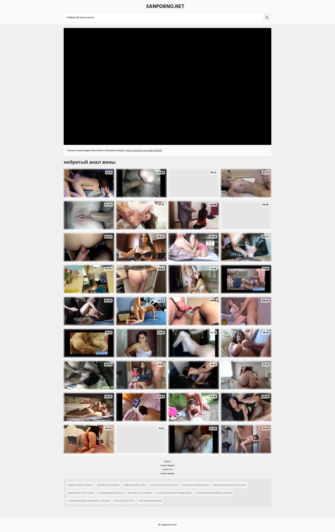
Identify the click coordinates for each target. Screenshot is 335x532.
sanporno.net (165, 6)
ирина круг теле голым (81, 493)
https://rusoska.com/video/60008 (144, 150)
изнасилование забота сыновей (214, 493)
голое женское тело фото (164, 485)
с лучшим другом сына (110, 493)
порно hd (167, 469)
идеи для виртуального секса (229, 485)
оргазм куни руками (108, 485)
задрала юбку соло (134, 485)
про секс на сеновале (140, 493)
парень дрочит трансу (80, 485)
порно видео (167, 465)
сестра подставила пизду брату (174, 493)
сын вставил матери (150, 501)
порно (167, 461)
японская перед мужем (196, 485)
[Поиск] (266, 17)
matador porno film (124, 501)
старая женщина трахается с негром (89, 501)
